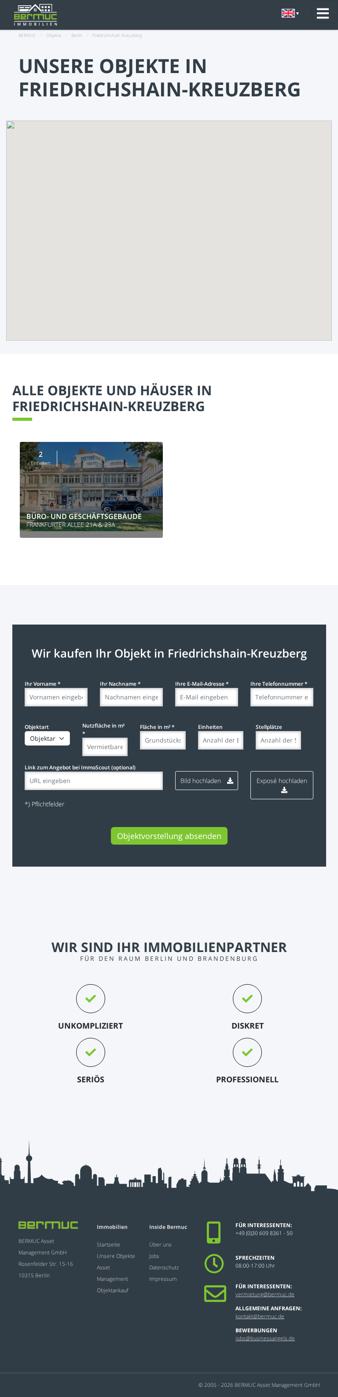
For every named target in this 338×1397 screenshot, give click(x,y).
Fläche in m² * (157, 727)
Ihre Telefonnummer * (279, 683)
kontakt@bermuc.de (259, 1316)
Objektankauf (113, 1290)
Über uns (160, 1244)
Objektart (37, 727)
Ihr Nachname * (120, 683)
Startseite (108, 1244)
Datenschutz (164, 1267)
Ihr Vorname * (43, 683)
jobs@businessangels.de (265, 1338)
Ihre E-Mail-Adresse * (202, 683)
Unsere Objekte (116, 1256)
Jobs (154, 1256)
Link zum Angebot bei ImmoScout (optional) (80, 767)
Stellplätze (269, 727)
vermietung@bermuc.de (264, 1294)
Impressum (163, 1279)
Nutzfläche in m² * (103, 729)
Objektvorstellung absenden (169, 836)
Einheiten (210, 727)
